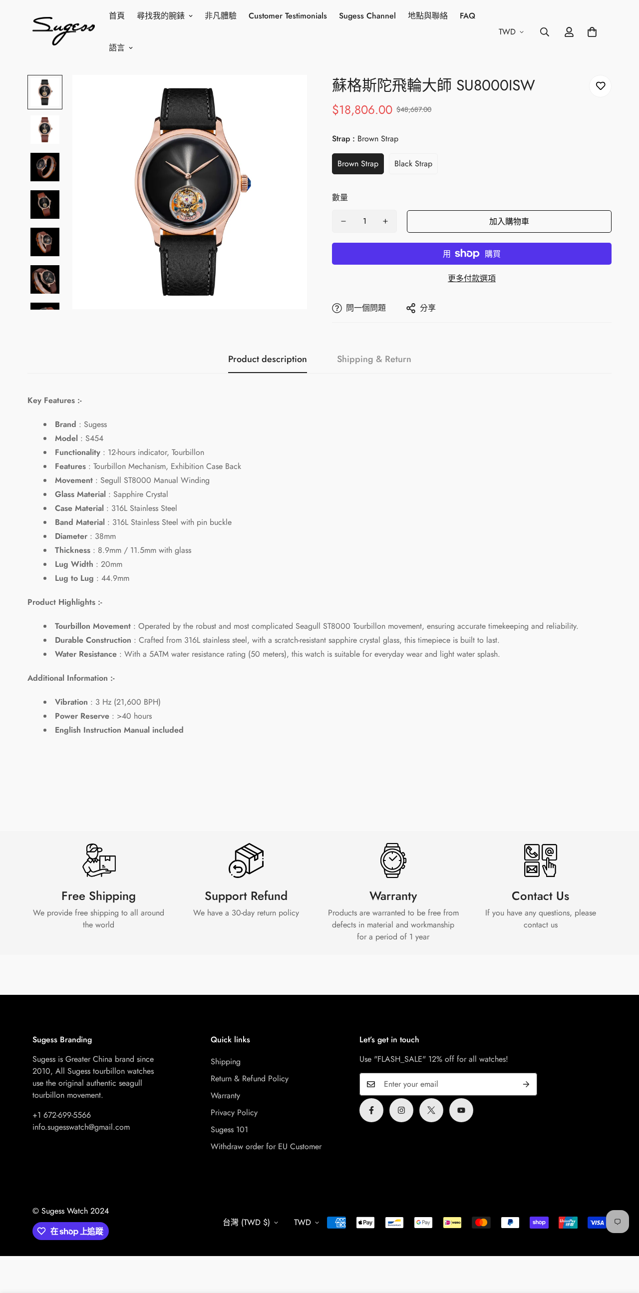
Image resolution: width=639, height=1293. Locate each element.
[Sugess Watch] (63, 32)
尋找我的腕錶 (161, 15)
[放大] (286, 96)
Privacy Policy (234, 1112)
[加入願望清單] (600, 86)
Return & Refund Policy (250, 1078)
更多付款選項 (472, 278)
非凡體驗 (221, 15)
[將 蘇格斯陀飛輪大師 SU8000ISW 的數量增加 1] (385, 221)
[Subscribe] (526, 1084)
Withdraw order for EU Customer (266, 1146)
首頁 (117, 15)
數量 (340, 197)
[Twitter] (431, 1110)
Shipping (226, 1061)
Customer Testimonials (288, 15)
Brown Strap (357, 163)
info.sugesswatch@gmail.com (81, 1127)
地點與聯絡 (428, 15)
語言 (117, 47)
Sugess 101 (229, 1129)
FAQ (467, 15)
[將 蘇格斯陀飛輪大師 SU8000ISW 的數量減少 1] (343, 221)
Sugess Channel (367, 15)
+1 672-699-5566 (61, 1115)
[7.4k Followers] (401, 1110)
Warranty (225, 1095)
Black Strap (413, 163)
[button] (592, 31)
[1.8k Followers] (371, 1110)
